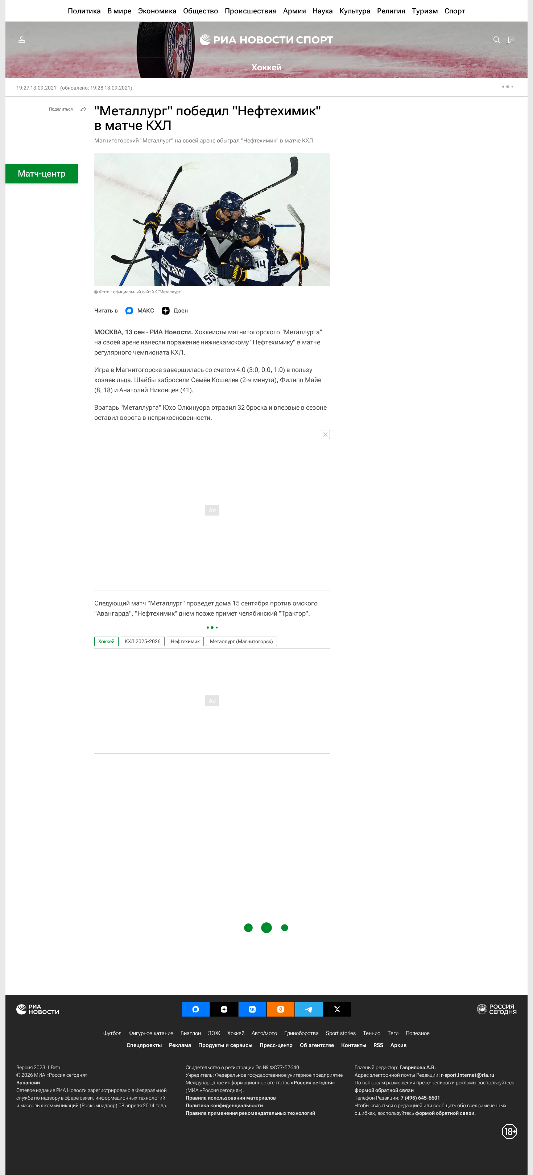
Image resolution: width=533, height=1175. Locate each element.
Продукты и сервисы (225, 1045)
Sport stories (341, 1033)
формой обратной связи (384, 1090)
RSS (378, 1045)
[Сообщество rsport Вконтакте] (252, 1009)
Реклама (180, 1045)
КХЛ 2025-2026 (143, 641)
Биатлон (191, 1033)
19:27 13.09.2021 (36, 88)
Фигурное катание (151, 1033)
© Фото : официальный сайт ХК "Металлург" (138, 291)
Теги (393, 1033)
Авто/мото (264, 1033)
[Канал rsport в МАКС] (196, 1009)
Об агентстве (317, 1045)
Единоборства (301, 1033)
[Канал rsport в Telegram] (309, 1009)
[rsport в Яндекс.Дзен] (224, 1009)
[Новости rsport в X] (337, 1009)
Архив (398, 1045)
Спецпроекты (144, 1045)
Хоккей (106, 641)
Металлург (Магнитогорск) (241, 641)
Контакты (353, 1045)
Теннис (371, 1033)
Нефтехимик (185, 641)
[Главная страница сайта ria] (242, 40)
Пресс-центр (276, 1045)
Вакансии (28, 1082)
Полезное (418, 1033)
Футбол (112, 1033)
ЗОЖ (214, 1033)
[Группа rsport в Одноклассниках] (280, 1009)
